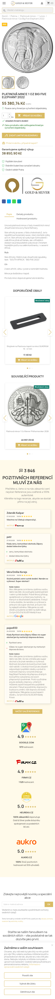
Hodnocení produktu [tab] (26, 218)
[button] (27, 368)
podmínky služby (16, 921)
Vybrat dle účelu (28, 983)
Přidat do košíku (30, 115)
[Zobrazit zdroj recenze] (19, 525)
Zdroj (10, 525)
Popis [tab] (9, 214)
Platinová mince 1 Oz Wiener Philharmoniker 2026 (27, 431)
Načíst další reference (27, 711)
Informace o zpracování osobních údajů (22, 965)
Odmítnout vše (27, 991)
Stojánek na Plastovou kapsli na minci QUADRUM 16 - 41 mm (27, 347)
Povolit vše (27, 975)
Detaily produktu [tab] (24, 214)
